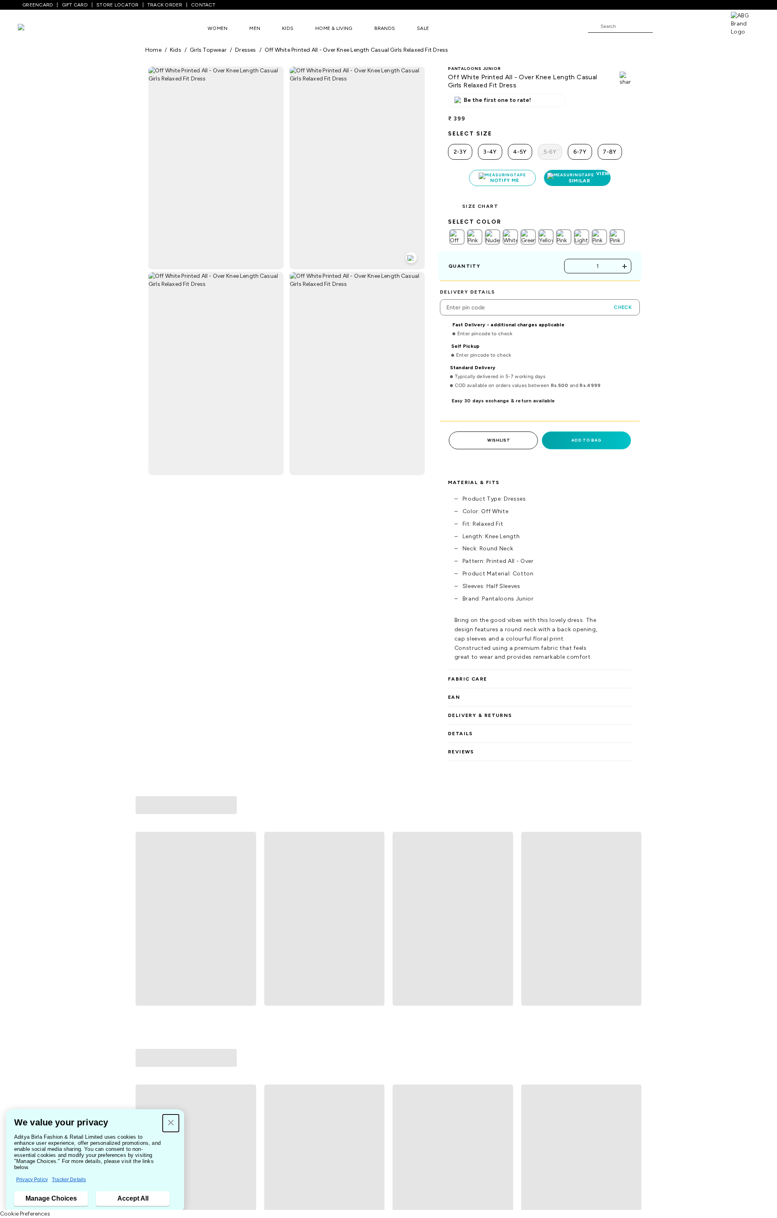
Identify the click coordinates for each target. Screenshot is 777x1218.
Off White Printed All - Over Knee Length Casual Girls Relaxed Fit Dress (356, 50)
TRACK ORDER (165, 5)
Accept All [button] (133, 1198)
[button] (171, 1123)
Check (623, 307)
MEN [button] (254, 28)
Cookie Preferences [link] (25, 1213)
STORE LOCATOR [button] (117, 5)
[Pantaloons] (33, 28)
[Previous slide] (145, 869)
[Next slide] (631, 869)
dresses (245, 50)
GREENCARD (37, 5)
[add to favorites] (246, 949)
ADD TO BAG (586, 440)
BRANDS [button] (384, 28)
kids (175, 50)
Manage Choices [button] (51, 1198)
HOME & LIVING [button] (333, 28)
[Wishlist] (662, 26)
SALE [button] (423, 28)
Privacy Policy (32, 1179)
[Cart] (708, 25)
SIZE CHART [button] (480, 206)
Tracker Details (69, 1179)
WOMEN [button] (217, 28)
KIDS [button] (287, 28)
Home (153, 50)
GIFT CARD (75, 5)
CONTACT (203, 5)
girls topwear (208, 50)
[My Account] (685, 26)
